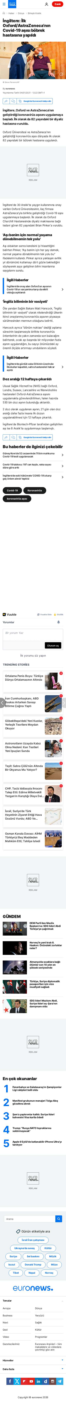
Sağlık (38, 1322)
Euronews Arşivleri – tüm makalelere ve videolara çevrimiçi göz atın (48, 1347)
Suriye (13, 1256)
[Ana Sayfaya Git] (12, 4)
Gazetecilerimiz (11, 1344)
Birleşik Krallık (34, 13)
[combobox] (33, 1218)
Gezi (5, 1329)
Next (5, 1322)
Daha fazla (8, 1369)
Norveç (49, 1272)
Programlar (41, 1336)
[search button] (58, 1218)
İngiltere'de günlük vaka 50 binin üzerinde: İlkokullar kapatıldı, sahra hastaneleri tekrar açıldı (31, 366)
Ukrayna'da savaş (24, 1248)
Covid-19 (12, 490)
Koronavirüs (35, 490)
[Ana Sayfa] (4, 13)
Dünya (21, 13)
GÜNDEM (11, 916)
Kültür (48, 1248)
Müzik (52, 1256)
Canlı (58, 4)
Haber (11, 13)
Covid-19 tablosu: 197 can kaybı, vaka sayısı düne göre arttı (27, 466)
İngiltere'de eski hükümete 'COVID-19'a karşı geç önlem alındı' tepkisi (27, 477)
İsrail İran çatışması (33, 1239)
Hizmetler (8, 1360)
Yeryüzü (39, 1315)
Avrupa (6, 1308)
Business (7, 1315)
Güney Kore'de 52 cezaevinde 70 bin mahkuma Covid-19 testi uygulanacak (28, 455)
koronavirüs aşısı (17, 498)
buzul (11, 1264)
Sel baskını (33, 1256)
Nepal (32, 1272)
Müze (54, 1264)
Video (6, 1336)
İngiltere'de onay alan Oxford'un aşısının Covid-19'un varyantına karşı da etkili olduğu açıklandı (29, 289)
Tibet (16, 1272)
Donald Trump (33, 1264)
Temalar (7, 1300)
